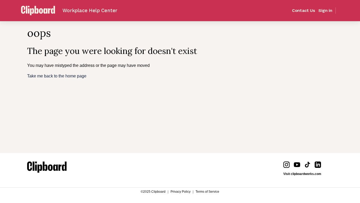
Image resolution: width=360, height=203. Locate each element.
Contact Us (303, 10)
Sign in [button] (325, 10)
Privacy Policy (181, 191)
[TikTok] (307, 165)
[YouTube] (297, 164)
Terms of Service (207, 191)
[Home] (47, 168)
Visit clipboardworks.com (302, 174)
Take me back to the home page (56, 76)
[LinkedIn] (318, 165)
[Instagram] (286, 165)
